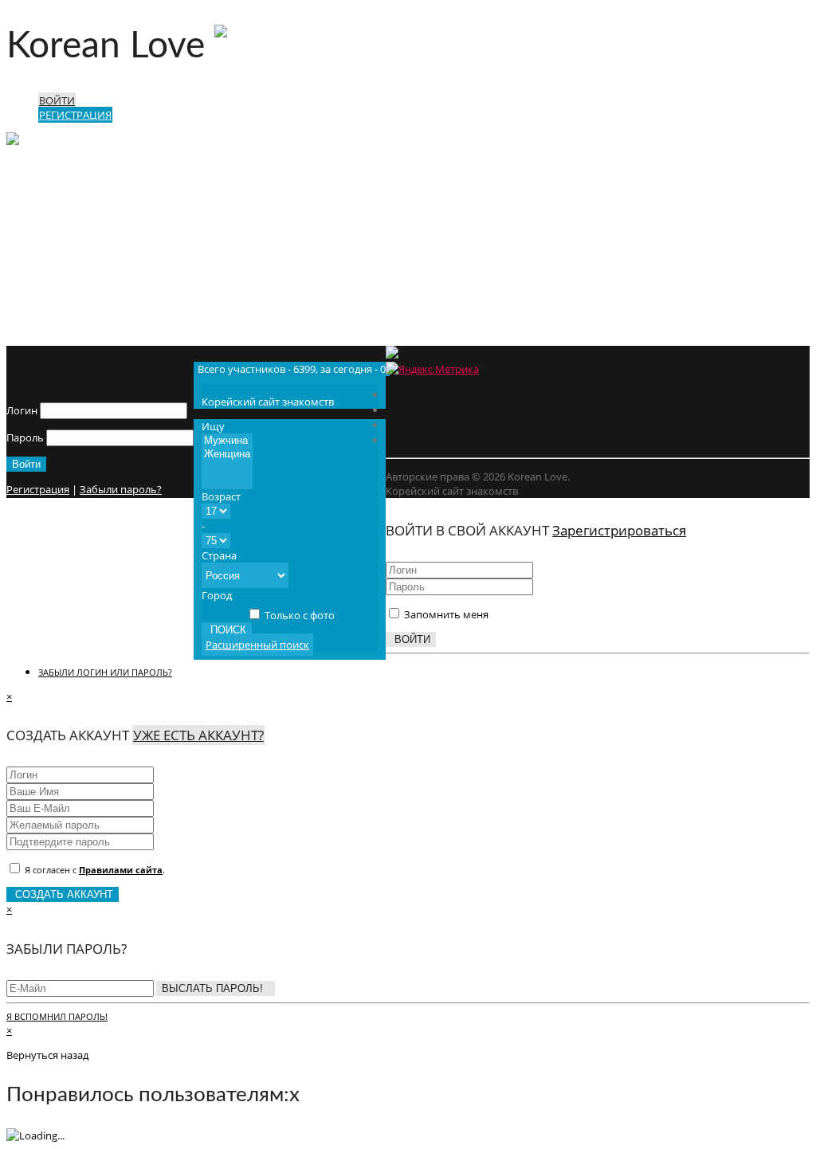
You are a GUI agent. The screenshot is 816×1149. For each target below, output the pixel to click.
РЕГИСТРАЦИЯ (75, 115)
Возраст (221, 496)
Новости (59, 285)
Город (217, 595)
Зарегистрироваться (619, 530)
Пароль (25, 437)
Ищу (213, 426)
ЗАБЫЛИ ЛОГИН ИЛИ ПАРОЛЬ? (105, 672)
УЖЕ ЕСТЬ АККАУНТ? (198, 735)
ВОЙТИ (57, 100)
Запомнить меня (445, 614)
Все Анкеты (66, 299)
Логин (21, 410)
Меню (89, 192)
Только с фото (298, 615)
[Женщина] (227, 454)
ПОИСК (226, 630)
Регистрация (37, 489)
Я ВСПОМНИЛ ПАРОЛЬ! (57, 1016)
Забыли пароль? (121, 489)
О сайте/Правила (80, 314)
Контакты (62, 328)
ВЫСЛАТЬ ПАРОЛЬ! (215, 988)
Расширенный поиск (257, 644)
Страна (219, 555)
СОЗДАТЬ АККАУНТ (62, 894)
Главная (58, 271)
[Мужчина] (227, 441)
